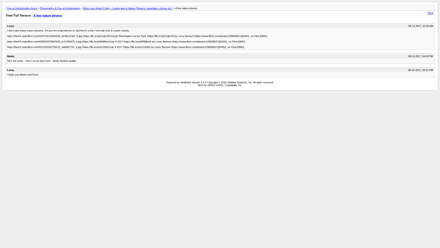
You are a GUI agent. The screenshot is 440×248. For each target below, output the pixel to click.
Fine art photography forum (22, 8)
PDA (430, 13)
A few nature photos (47, 15)
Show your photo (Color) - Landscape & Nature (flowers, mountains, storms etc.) (128, 8)
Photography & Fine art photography (60, 8)
